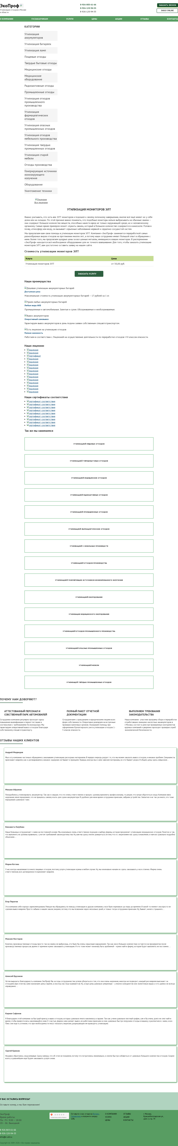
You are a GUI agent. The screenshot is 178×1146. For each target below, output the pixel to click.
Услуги (69, 19)
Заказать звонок (167, 5)
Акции (118, 19)
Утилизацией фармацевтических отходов (89, 529)
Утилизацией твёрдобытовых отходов (89, 461)
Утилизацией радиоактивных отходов (89, 495)
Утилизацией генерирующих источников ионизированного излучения (89, 580)
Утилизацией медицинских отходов (89, 478)
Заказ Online (167, 10)
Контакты (172, 19)
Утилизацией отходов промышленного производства (89, 631)
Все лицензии (41, 202)
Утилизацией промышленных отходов (89, 512)
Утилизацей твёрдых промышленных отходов (89, 682)
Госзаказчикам (39, 19)
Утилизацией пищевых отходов (89, 444)
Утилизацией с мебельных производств (89, 546)
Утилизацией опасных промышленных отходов (89, 648)
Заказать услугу (87, 273)
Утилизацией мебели (89, 665)
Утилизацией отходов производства (89, 563)
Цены (94, 19)
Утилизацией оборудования (89, 597)
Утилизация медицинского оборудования (89, 614)
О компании (6, 19)
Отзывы (144, 19)
